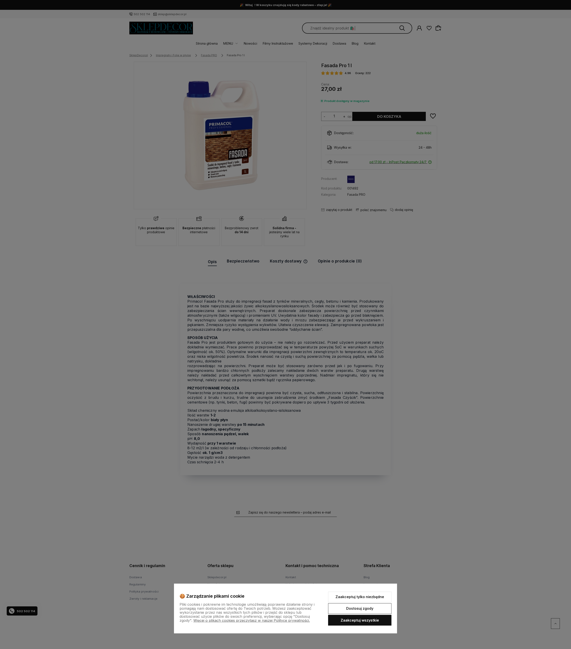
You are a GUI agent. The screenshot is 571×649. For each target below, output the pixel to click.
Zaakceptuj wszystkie (360, 620)
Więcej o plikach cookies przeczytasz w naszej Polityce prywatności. (251, 620)
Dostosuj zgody (359, 608)
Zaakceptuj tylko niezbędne (359, 597)
